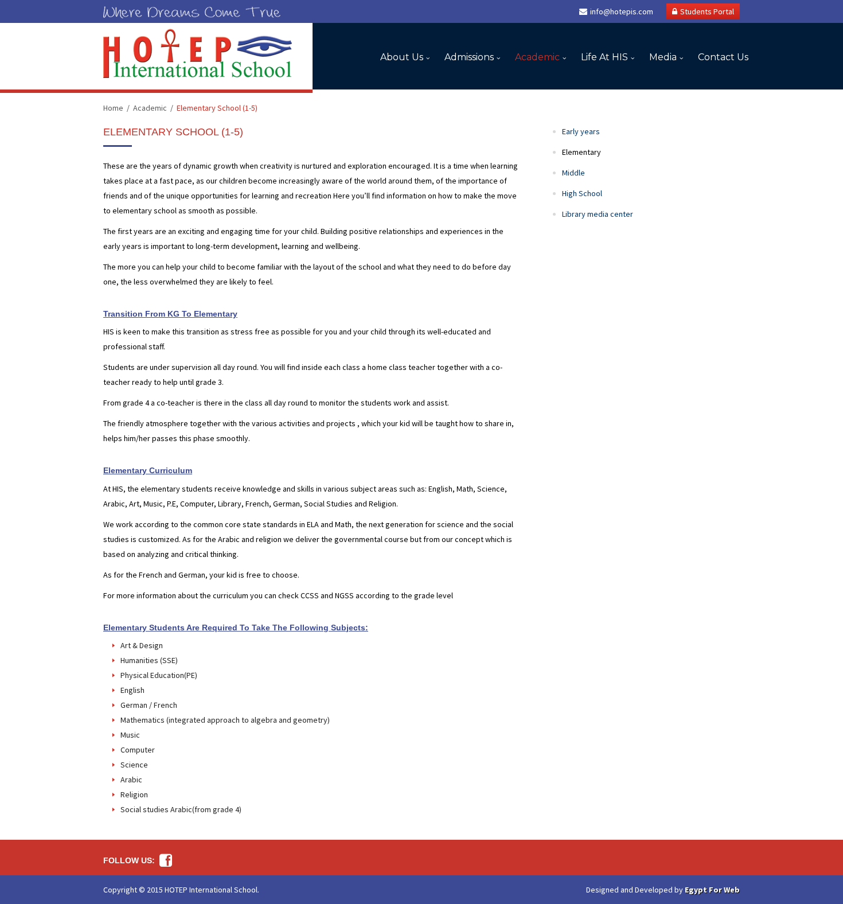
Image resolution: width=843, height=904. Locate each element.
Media (663, 57)
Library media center (597, 214)
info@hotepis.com (621, 11)
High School (582, 193)
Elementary (581, 152)
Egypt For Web (712, 889)
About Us (401, 57)
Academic (537, 57)
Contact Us (723, 57)
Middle (573, 172)
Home (113, 108)
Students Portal (707, 11)
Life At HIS (604, 57)
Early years (581, 131)
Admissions (469, 57)
